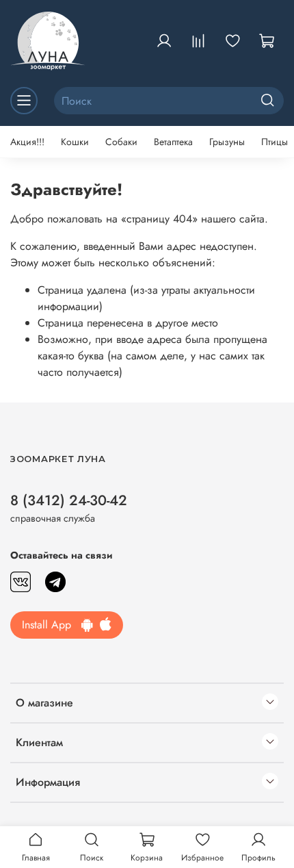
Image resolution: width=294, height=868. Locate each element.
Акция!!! (27, 142)
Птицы (274, 142)
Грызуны (227, 142)
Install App (51, 625)
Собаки (121, 142)
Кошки (75, 142)
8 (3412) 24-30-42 (68, 500)
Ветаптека (173, 142)
